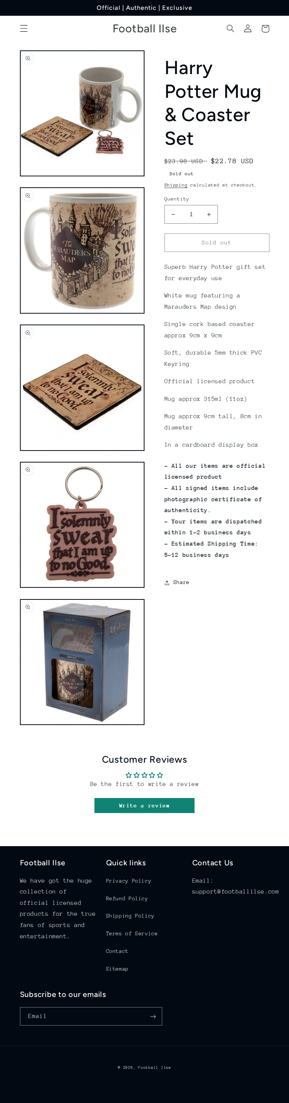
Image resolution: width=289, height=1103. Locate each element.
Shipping (176, 185)
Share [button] (181, 582)
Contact (117, 951)
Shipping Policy (130, 916)
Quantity (177, 199)
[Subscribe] (152, 1016)
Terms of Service (132, 933)
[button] (23, 28)
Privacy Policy (129, 881)
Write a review (144, 805)
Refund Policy (127, 898)
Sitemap (117, 969)
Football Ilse (154, 1067)
